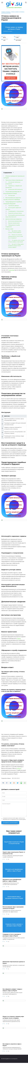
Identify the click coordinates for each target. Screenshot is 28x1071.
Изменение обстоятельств (15, 189)
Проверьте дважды (13, 205)
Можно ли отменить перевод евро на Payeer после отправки (13, 1017)
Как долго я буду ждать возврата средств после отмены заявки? (16, 246)
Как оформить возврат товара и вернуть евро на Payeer (12, 989)
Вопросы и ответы (7, 31)
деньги (19, 768)
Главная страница (5, 11)
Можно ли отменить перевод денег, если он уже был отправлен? (15, 236)
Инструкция (11, 195)
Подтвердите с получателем (16, 211)
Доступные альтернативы (15, 221)
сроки (19, 638)
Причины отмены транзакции (14, 180)
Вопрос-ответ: (9, 229)
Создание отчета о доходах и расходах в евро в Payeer (12, 935)
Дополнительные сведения (14, 219)
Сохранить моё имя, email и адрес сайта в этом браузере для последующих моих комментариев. (14, 819)
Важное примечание (14, 223)
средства (11, 270)
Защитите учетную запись (15, 213)
